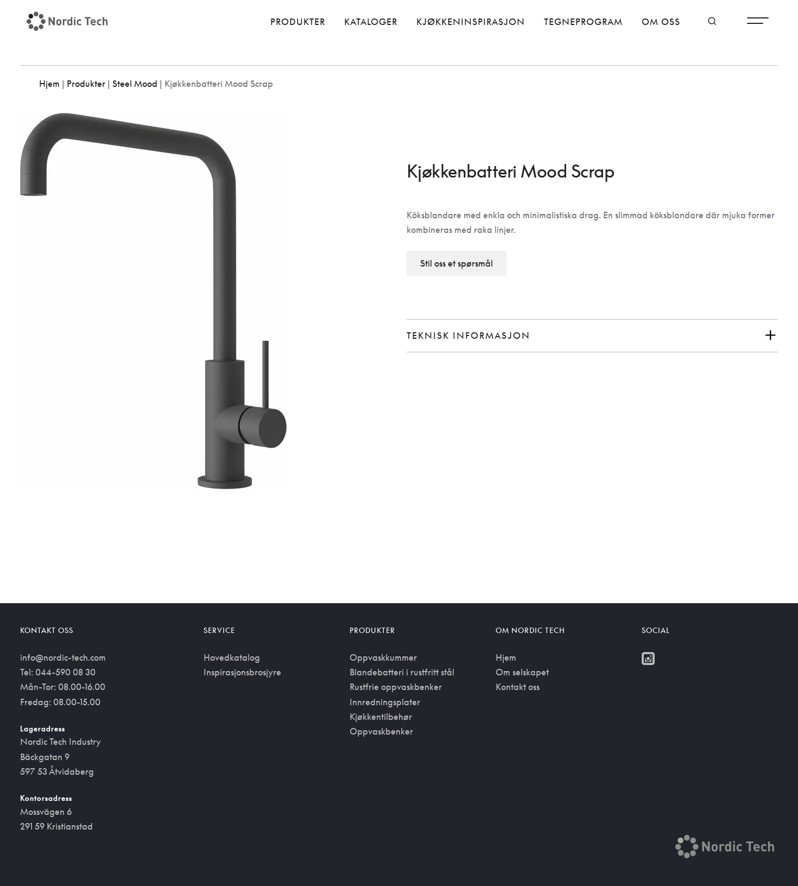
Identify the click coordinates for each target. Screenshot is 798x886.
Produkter (297, 21)
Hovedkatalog (232, 657)
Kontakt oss (518, 686)
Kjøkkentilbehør (381, 716)
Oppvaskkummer (383, 657)
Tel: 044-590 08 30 (58, 672)
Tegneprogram (583, 21)
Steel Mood (134, 83)
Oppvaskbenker (381, 731)
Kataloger (370, 21)
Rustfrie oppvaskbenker (396, 686)
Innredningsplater (385, 702)
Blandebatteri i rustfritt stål (402, 672)
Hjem (49, 83)
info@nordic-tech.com (63, 657)
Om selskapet (522, 672)
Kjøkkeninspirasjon (470, 21)
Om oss (661, 21)
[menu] (758, 23)
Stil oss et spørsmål (456, 263)
